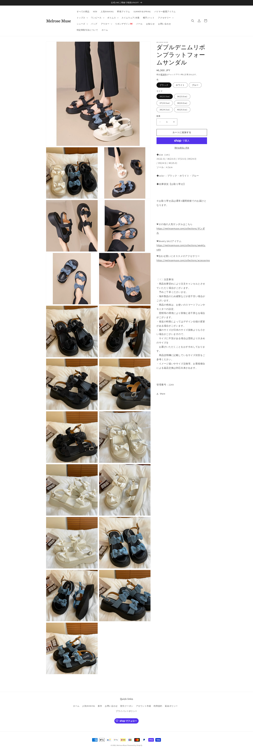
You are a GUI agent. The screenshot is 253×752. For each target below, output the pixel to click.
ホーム (76, 706)
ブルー (195, 85)
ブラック (164, 85)
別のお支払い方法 (182, 148)
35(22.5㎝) (165, 96)
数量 (158, 116)
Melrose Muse (122, 745)
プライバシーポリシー (126, 711)
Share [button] (162, 393)
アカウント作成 (143, 706)
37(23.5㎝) (165, 103)
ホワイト (180, 85)
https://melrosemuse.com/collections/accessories (183, 260)
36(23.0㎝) (182, 96)
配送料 (163, 74)
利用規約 (158, 706)
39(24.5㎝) (165, 109)
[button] (82, 18)
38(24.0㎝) (182, 103)
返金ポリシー (171, 706)
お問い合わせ (111, 706)
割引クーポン (126, 706)
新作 (100, 706)
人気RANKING (88, 706)
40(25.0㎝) (182, 109)
